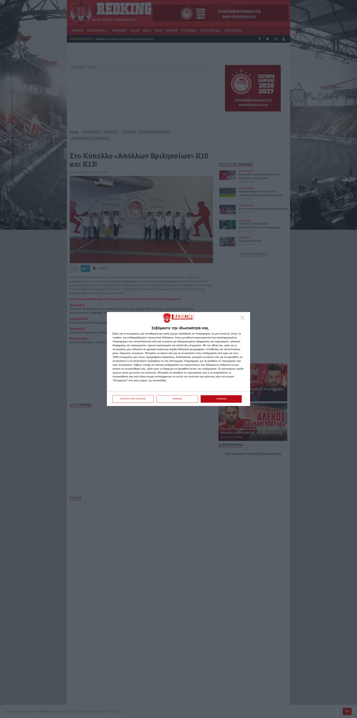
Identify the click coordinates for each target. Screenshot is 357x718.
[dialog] (178, 359)
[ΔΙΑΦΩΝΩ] (243, 319)
